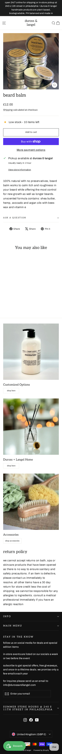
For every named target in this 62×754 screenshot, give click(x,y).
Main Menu (12, 625)
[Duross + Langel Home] (31, 426)
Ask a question (14, 217)
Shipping (8, 110)
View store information (19, 170)
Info (7, 616)
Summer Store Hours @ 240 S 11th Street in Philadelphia (28, 708)
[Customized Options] (31, 352)
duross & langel (31, 23)
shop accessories (12, 541)
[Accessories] (31, 502)
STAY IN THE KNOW (18, 636)
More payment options (31, 149)
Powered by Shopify (41, 750)
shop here (11, 390)
